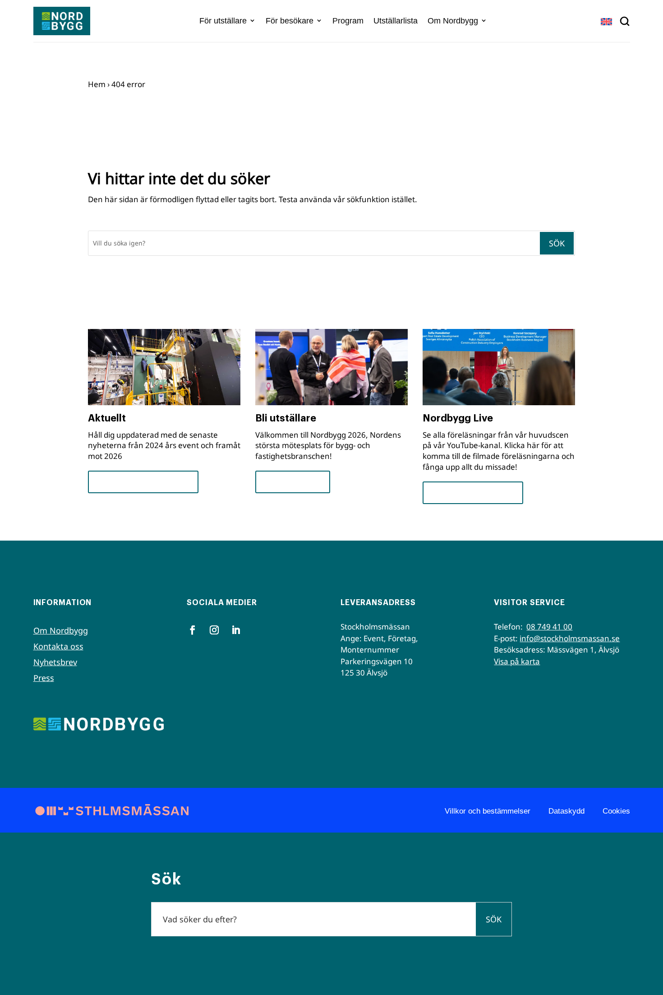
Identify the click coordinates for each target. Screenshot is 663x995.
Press (43, 677)
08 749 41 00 (549, 626)
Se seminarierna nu (473, 492)
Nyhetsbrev (55, 662)
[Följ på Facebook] (193, 630)
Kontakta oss (58, 646)
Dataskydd (566, 811)
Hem (97, 84)
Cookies (616, 811)
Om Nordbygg (453, 20)
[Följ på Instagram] (214, 630)
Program (348, 20)
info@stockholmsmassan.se (570, 638)
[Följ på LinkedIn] (236, 630)
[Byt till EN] (606, 21)
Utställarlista (395, 20)
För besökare (289, 20)
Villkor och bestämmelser (487, 811)
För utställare (223, 20)
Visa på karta (517, 661)
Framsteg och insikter (143, 482)
